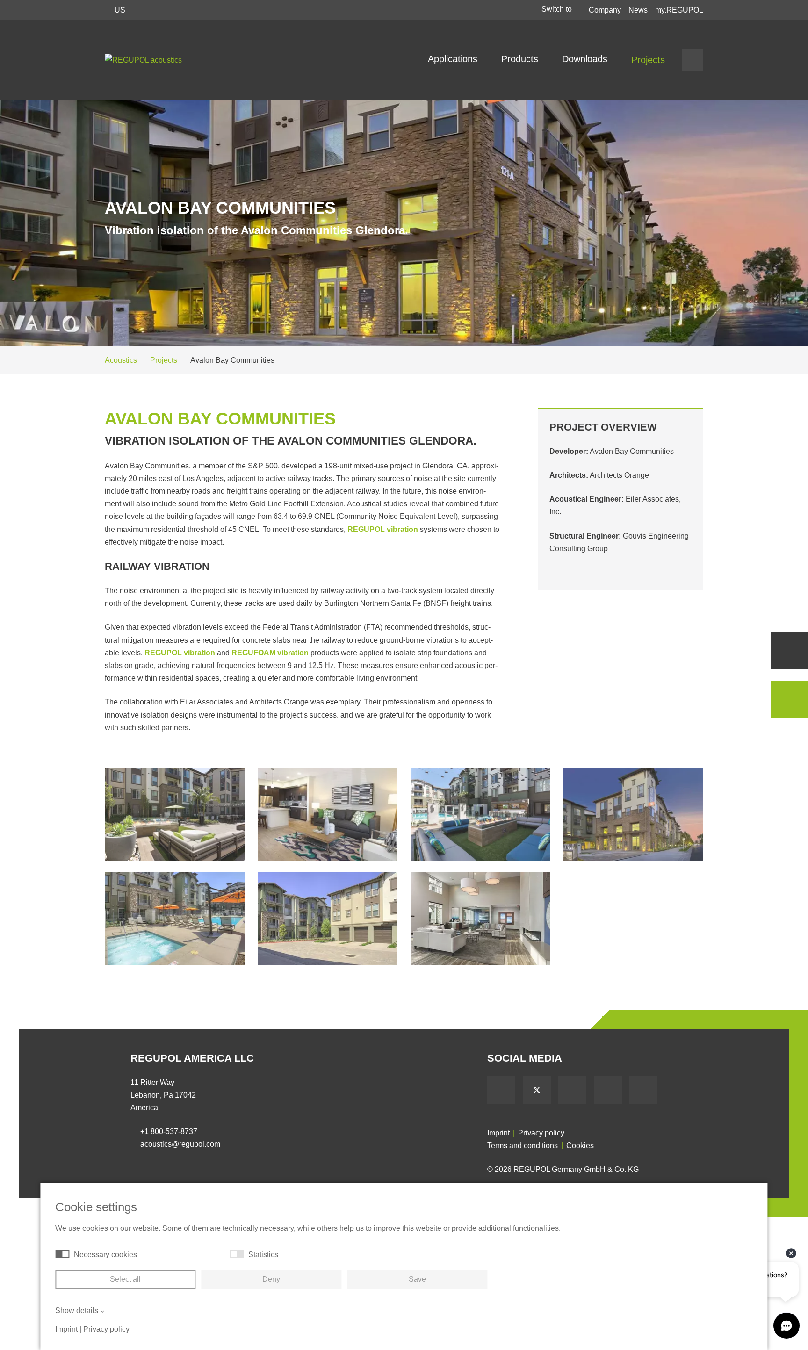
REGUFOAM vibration (270, 653)
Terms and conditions (522, 1145)
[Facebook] (501, 1090)
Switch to (557, 9)
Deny (271, 1279)
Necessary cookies (105, 1254)
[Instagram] (643, 1090)
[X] (537, 1090)
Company (605, 10)
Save (417, 1279)
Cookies (580, 1145)
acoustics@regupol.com (180, 1144)
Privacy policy (541, 1133)
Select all (125, 1279)
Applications (454, 59)
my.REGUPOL (679, 10)
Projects (648, 60)
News (638, 10)
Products (521, 59)
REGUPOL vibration (382, 529)
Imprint (498, 1133)
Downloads (586, 59)
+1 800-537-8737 (168, 1131)
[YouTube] (572, 1090)
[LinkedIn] (608, 1090)
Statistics (263, 1254)
